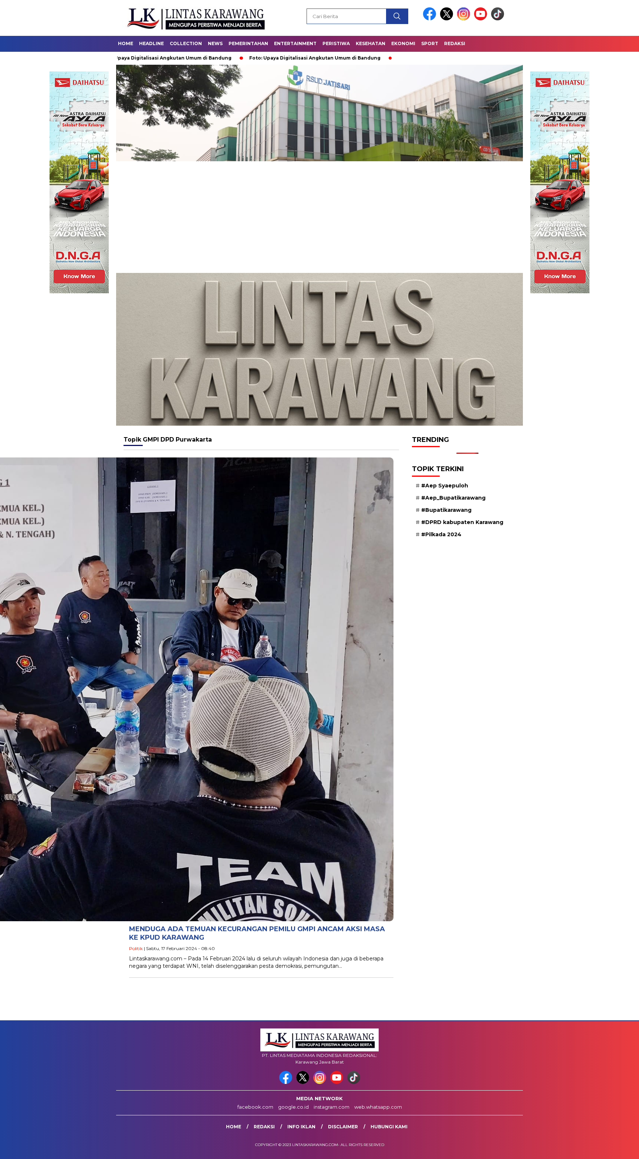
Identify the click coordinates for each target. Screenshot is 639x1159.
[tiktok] (497, 18)
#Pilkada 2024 (441, 534)
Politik (136, 948)
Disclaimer (343, 1126)
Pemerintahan (248, 43)
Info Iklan (301, 1126)
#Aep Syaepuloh (444, 485)
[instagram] (465, 18)
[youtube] (482, 18)
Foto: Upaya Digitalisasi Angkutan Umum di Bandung (243, 58)
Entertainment (295, 43)
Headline (151, 43)
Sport (429, 43)
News (215, 43)
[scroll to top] (613, 1147)
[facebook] (431, 18)
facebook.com (255, 1107)
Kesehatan (370, 43)
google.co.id (293, 1107)
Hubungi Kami (389, 1126)
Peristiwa (336, 43)
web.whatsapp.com (378, 1107)
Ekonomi (403, 43)
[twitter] (448, 18)
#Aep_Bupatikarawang (453, 497)
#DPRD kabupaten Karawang (462, 522)
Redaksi (454, 43)
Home (125, 43)
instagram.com (331, 1107)
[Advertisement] (319, 217)
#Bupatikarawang (446, 510)
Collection (186, 43)
